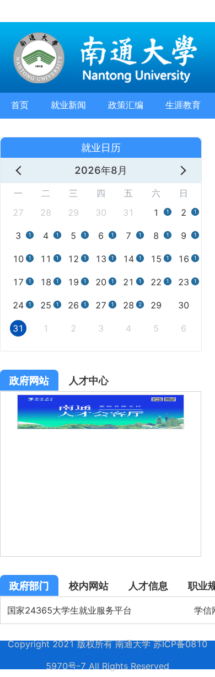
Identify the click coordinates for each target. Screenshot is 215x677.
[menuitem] (20, 105)
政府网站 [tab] (29, 380)
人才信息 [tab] (148, 585)
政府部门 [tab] (29, 585)
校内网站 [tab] (89, 585)
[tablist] (100, 381)
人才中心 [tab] (89, 380)
